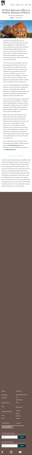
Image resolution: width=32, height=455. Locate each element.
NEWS (12, 17)
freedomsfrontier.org (14, 145)
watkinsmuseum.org (10, 149)
